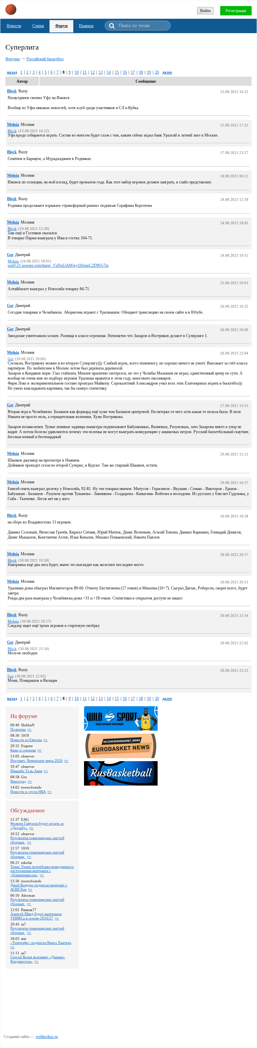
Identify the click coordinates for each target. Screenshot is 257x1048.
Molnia (13, 124)
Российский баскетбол (45, 59)
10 (77, 72)
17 (133, 72)
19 (149, 72)
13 (101, 72)
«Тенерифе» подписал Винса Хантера (40, 943)
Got (10, 254)
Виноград (18, 781)
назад (12, 72)
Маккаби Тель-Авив (26, 771)
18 (141, 72)
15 (117, 72)
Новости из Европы (26, 740)
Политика (18, 729)
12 (93, 72)
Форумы (12, 59)
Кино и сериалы (23, 750)
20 (157, 72)
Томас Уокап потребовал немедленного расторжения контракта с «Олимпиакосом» (42, 871)
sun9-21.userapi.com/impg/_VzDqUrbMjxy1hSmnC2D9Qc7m (58, 265)
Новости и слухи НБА (28, 792)
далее (167, 72)
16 (125, 72)
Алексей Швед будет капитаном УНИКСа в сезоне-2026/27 (36, 916)
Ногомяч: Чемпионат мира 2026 (36, 760)
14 (109, 72)
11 (85, 72)
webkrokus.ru (47, 1036)
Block (12, 91)
